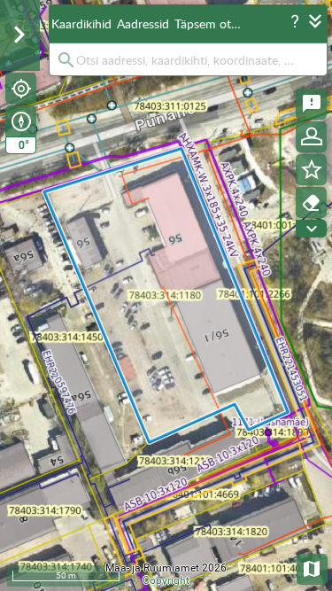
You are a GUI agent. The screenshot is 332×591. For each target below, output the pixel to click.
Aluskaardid (313, 567)
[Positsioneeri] (20, 88)
